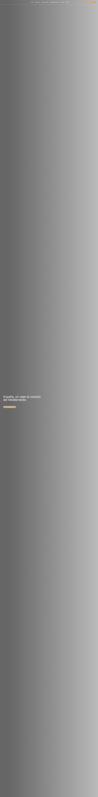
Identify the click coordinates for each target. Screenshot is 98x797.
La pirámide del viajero (54, 2)
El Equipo (62, 2)
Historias (67, 2)
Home (32, 2)
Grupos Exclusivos (45, 2)
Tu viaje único (37, 2)
